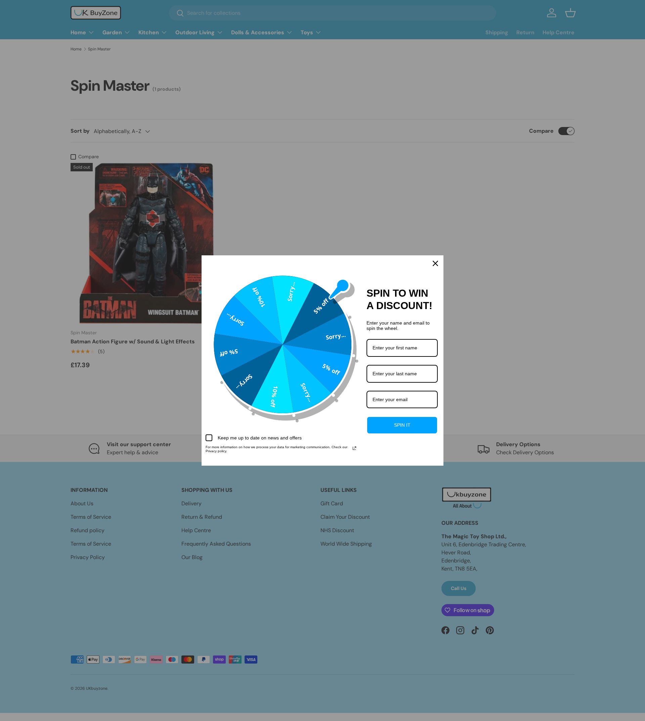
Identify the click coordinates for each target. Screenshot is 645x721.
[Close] (435, 263)
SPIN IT (402, 425)
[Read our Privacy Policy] (354, 448)
